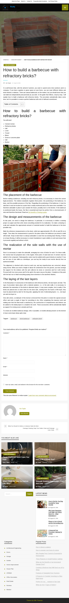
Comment (6, 333)
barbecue (14, 318)
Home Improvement (16, 59)
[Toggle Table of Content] (21, 104)
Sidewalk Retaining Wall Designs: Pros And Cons (50, 482)
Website (5, 375)
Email (5, 366)
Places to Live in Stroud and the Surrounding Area (56, 522)
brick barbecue (24, 318)
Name (5, 358)
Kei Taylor (9, 83)
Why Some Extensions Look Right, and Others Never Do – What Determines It (55, 513)
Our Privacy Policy (52, 1)
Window (8, 589)
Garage (8, 556)
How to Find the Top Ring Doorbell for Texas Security (56, 503)
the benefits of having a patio (37, 212)
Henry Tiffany (6, 462)
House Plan (9, 569)
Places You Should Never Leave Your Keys (16, 458)
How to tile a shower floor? (45, 459)
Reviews (9, 585)
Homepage (6, 59)
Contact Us (29, 1)
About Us (23, 1)
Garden (8, 560)
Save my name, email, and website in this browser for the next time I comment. (27, 384)
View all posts (24, 413)
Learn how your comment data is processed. (42, 395)
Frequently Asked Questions (40, 1)
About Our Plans (16, 1)
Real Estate (9, 581)
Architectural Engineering (13, 548)
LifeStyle (9, 573)
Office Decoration (11, 577)
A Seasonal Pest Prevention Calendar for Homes (55, 532)
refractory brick (37, 318)
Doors (8, 552)
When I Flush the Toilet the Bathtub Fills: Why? (15, 482)
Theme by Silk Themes (35, 600)
